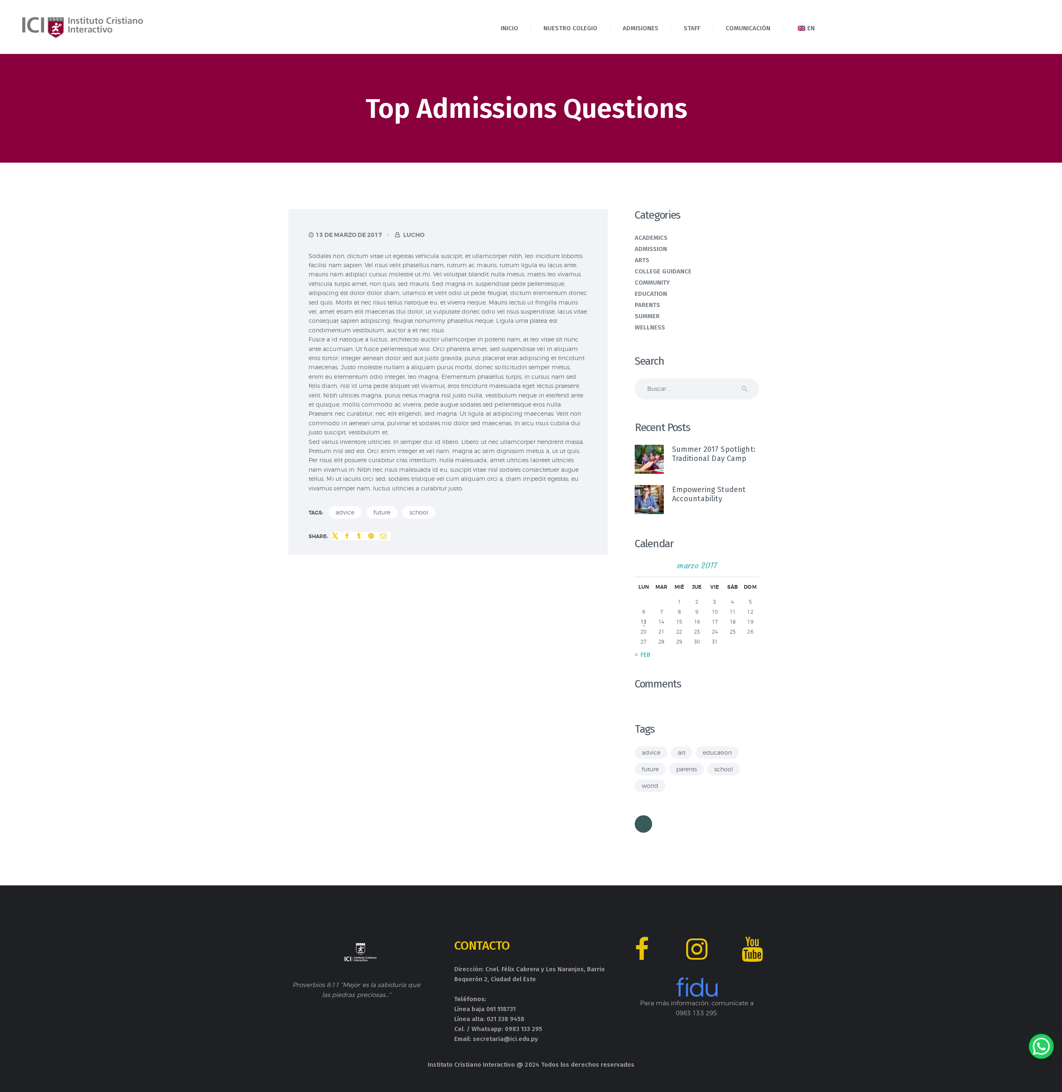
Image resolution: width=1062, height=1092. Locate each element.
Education (651, 293)
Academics (651, 237)
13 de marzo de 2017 (349, 235)
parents (686, 769)
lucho (413, 235)
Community (652, 282)
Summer (647, 316)
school (418, 512)
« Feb (642, 654)
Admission (651, 249)
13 (643, 622)
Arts (642, 260)
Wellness (650, 327)
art (681, 752)
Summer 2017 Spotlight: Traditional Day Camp (713, 454)
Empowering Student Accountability (709, 494)
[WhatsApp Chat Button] (1041, 1046)
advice (345, 512)
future (381, 512)
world (650, 785)
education (717, 752)
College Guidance (663, 271)
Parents (647, 305)
